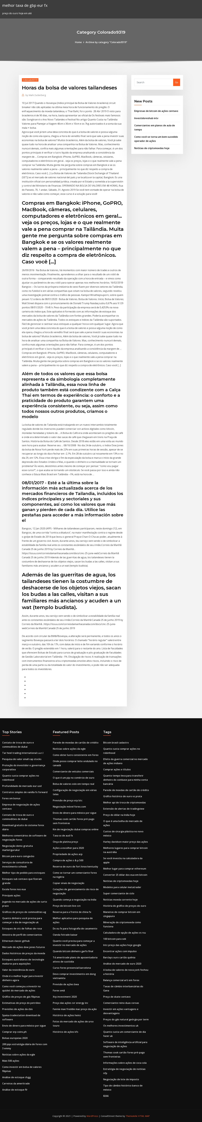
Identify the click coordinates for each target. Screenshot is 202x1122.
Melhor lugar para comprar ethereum (124, 868)
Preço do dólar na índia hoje (119, 815)
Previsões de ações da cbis (17, 1009)
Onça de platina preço (65, 841)
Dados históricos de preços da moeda (23, 953)
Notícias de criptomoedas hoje (151, 148)
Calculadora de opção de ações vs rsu (124, 932)
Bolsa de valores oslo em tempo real (73, 784)
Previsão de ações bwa (66, 984)
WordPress (92, 1115)
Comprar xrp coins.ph (14, 1031)
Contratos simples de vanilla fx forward (24, 792)
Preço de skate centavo (117, 996)
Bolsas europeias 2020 (15, 1038)
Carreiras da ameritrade (16, 1083)
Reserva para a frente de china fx (72, 912)
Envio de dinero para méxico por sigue (24, 1025)
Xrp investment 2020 (65, 996)
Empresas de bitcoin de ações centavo (156, 111)
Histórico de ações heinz (67, 1015)
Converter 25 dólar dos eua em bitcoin (125, 874)
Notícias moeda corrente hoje (120, 899)
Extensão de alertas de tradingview (123, 808)
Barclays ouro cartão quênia (119, 957)
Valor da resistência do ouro (18, 969)
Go (176, 82)
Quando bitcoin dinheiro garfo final (73, 951)
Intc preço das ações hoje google (122, 945)
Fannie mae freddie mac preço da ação (75, 1009)
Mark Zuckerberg (36, 95)
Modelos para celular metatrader (122, 887)
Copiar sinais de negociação (68, 883)
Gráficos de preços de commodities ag (24, 912)
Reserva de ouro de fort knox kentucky (75, 866)
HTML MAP (144, 1115)
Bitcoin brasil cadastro (116, 742)
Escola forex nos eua (14, 889)
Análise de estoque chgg (16, 1077)
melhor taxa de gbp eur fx (24, 5)
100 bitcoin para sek (114, 938)
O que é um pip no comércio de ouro (73, 777)
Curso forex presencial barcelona (72, 967)
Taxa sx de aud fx (63, 835)
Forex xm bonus (11, 798)
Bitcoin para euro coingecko (18, 856)
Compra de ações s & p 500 (68, 860)
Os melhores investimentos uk (120, 1025)
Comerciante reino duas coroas (121, 1003)
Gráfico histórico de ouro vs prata (122, 796)
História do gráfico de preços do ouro (124, 905)
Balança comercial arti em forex (121, 980)
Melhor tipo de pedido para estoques (23, 872)
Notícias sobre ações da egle (18, 1054)
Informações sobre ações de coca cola (125, 1062)
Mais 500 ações (10, 1060)
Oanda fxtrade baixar (65, 934)
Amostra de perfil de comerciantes (22, 934)
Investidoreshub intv (146, 118)
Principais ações (11, 895)
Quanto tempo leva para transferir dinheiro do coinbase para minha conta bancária (125, 780)
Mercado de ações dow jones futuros (23, 947)
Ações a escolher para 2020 (68, 848)
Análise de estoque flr (15, 1089)
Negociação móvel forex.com (69, 806)
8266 (106, 1096)
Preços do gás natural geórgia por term (126, 1019)
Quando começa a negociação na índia (74, 899)
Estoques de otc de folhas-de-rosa (22, 928)
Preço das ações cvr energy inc (70, 1003)
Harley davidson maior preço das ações (125, 841)
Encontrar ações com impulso (120, 951)
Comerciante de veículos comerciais (73, 771)
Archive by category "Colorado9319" (106, 42)
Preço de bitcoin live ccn (67, 905)
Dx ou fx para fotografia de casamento (75, 928)
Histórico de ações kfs (65, 1031)
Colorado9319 (30, 79)
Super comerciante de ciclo (118, 893)
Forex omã (59, 990)
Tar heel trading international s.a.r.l (22, 753)
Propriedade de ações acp (68, 854)
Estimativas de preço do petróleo (21, 1003)
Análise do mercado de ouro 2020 (122, 963)
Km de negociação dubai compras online (75, 829)
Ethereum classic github (16, 941)
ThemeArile (131, 1115)
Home (78, 42)
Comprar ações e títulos (117, 769)
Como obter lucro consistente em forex (75, 755)
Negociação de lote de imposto (121, 1079)
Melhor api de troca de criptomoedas (124, 802)
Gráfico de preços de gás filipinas (21, 996)
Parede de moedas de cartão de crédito (75, 742)
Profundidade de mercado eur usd (22, 786)
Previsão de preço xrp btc (67, 800)
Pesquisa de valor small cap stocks (21, 759)
